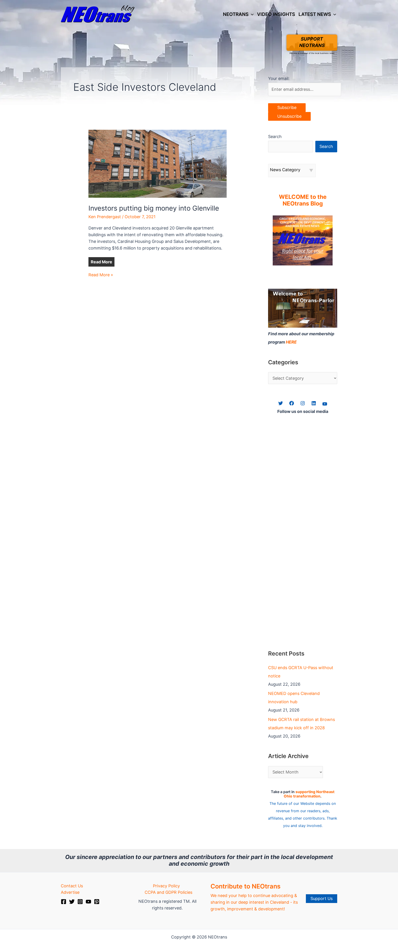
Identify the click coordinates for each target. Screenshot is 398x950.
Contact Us (72, 885)
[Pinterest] (97, 901)
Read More (101, 261)
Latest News (314, 14)
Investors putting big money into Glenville (153, 208)
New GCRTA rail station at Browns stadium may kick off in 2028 (301, 723)
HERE (291, 342)
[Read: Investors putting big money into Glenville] (157, 163)
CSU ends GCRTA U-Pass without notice (300, 671)
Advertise (70, 892)
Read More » (100, 275)
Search (275, 136)
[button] (251, 14)
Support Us (321, 898)
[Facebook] (63, 901)
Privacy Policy (166, 885)
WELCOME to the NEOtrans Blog (303, 200)
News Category (285, 169)
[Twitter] (72, 901)
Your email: (279, 78)
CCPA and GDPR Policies (168, 892)
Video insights (276, 14)
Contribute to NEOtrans (246, 886)
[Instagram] (80, 901)
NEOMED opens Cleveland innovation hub (294, 697)
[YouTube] (88, 901)
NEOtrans (236, 14)
